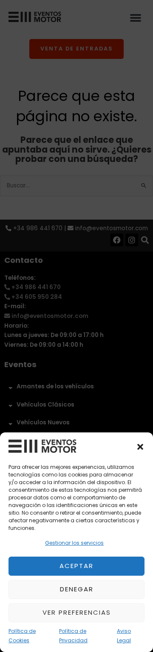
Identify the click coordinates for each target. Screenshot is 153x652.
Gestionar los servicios (74, 542)
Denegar (77, 589)
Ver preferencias (76, 612)
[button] (140, 447)
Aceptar (77, 565)
